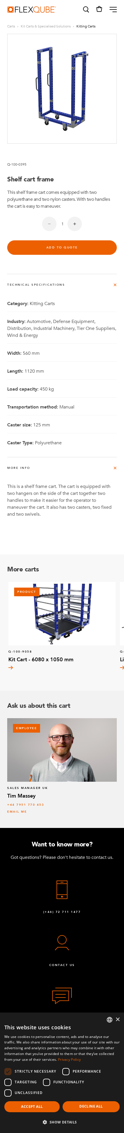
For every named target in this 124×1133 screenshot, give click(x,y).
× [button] (117, 1019)
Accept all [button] (32, 1106)
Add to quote (62, 248)
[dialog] (62, 1073)
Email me (17, 812)
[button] (86, 9)
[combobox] (109, 1020)
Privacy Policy (69, 1059)
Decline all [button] (91, 1106)
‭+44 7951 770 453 (25, 805)
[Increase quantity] (74, 224)
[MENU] (111, 9)
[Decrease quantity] (49, 224)
